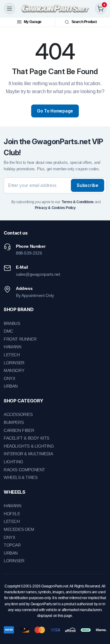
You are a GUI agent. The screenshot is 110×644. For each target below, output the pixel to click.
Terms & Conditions (78, 202)
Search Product (84, 22)
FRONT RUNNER (20, 339)
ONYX (9, 378)
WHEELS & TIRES (20, 477)
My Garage (33, 22)
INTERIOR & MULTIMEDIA (28, 453)
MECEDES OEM (19, 529)
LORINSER (14, 362)
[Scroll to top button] (100, 616)
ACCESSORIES (18, 414)
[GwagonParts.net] (55, 8)
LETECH (12, 354)
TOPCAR (12, 545)
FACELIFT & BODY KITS (26, 438)
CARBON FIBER (19, 430)
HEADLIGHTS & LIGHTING (29, 446)
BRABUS (12, 323)
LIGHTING (13, 461)
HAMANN (12, 346)
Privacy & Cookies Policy (55, 208)
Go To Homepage (55, 110)
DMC (8, 331)
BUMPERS (14, 422)
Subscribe (87, 185)
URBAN (11, 386)
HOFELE (12, 513)
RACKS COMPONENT (24, 469)
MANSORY (14, 370)
